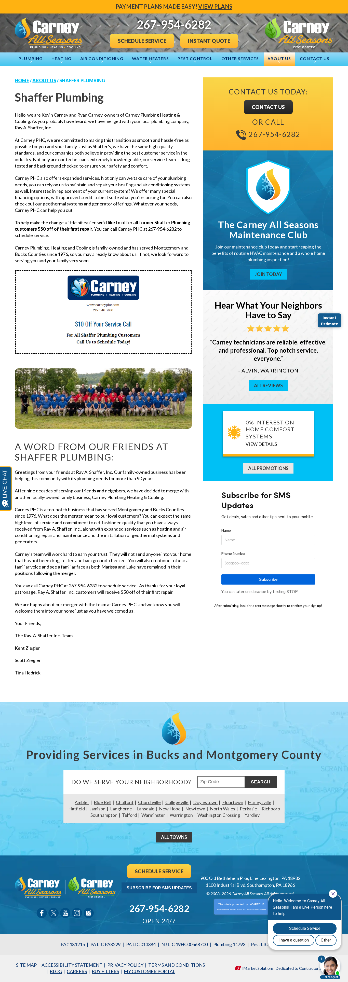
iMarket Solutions (258, 968)
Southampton (103, 815)
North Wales (222, 808)
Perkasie (248, 808)
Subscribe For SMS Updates (159, 888)
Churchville (149, 802)
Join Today (268, 274)
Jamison (97, 808)
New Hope (170, 808)
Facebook (42, 913)
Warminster (153, 815)
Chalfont (124, 802)
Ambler (82, 802)
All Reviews (268, 385)
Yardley (252, 815)
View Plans (215, 6)
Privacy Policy (236, 909)
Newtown (195, 808)
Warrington (181, 815)
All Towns (174, 837)
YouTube (65, 913)
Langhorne (121, 808)
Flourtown (232, 802)
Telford (129, 815)
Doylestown (205, 802)
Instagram (77, 913)
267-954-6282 (274, 134)
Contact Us (268, 107)
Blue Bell (102, 802)
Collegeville (177, 802)
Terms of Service (254, 909)
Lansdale (145, 808)
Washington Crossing (218, 815)
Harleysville (259, 802)
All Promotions (268, 468)
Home (22, 80)
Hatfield (76, 808)
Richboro (271, 808)
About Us (44, 80)
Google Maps (89, 913)
